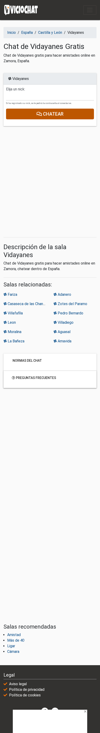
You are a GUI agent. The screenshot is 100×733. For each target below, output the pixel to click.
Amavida (64, 341)
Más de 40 (15, 640)
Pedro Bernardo (70, 313)
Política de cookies (25, 695)
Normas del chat (27, 360)
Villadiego (65, 322)
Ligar (11, 646)
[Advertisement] (50, 182)
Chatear (52, 114)
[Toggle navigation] (89, 10)
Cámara (13, 651)
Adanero (64, 294)
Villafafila (15, 313)
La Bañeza (15, 341)
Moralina (14, 332)
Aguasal (63, 332)
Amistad (14, 635)
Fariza (12, 294)
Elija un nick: (15, 89)
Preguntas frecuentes (35, 378)
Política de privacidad (26, 689)
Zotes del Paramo (72, 304)
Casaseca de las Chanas (27, 304)
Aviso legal (18, 684)
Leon (11, 322)
